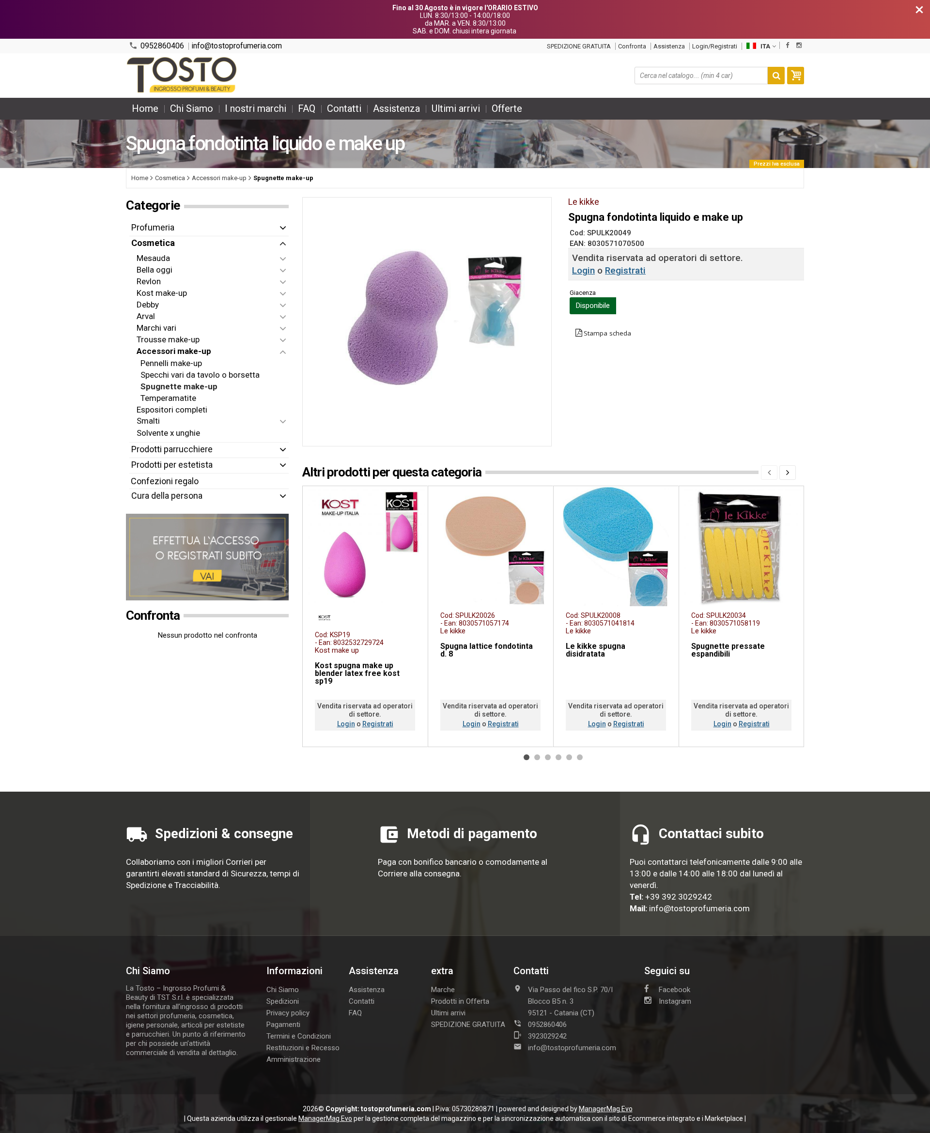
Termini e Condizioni (298, 1036)
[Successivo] (787, 472)
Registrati (625, 270)
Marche (443, 989)
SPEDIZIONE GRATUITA (579, 46)
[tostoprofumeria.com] (182, 75)
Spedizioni (282, 1001)
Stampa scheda (607, 333)
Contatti (344, 108)
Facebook (674, 989)
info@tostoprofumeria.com (236, 46)
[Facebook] (787, 45)
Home (145, 108)
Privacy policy (288, 1013)
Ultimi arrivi (456, 108)
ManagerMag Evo (606, 1109)
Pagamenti (283, 1024)
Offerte (507, 108)
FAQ (306, 108)
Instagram (675, 1001)
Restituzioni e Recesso (303, 1047)
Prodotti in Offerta (460, 1001)
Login (583, 270)
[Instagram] (799, 45)
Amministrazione (293, 1059)
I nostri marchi (255, 108)
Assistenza (669, 46)
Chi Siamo (191, 108)
